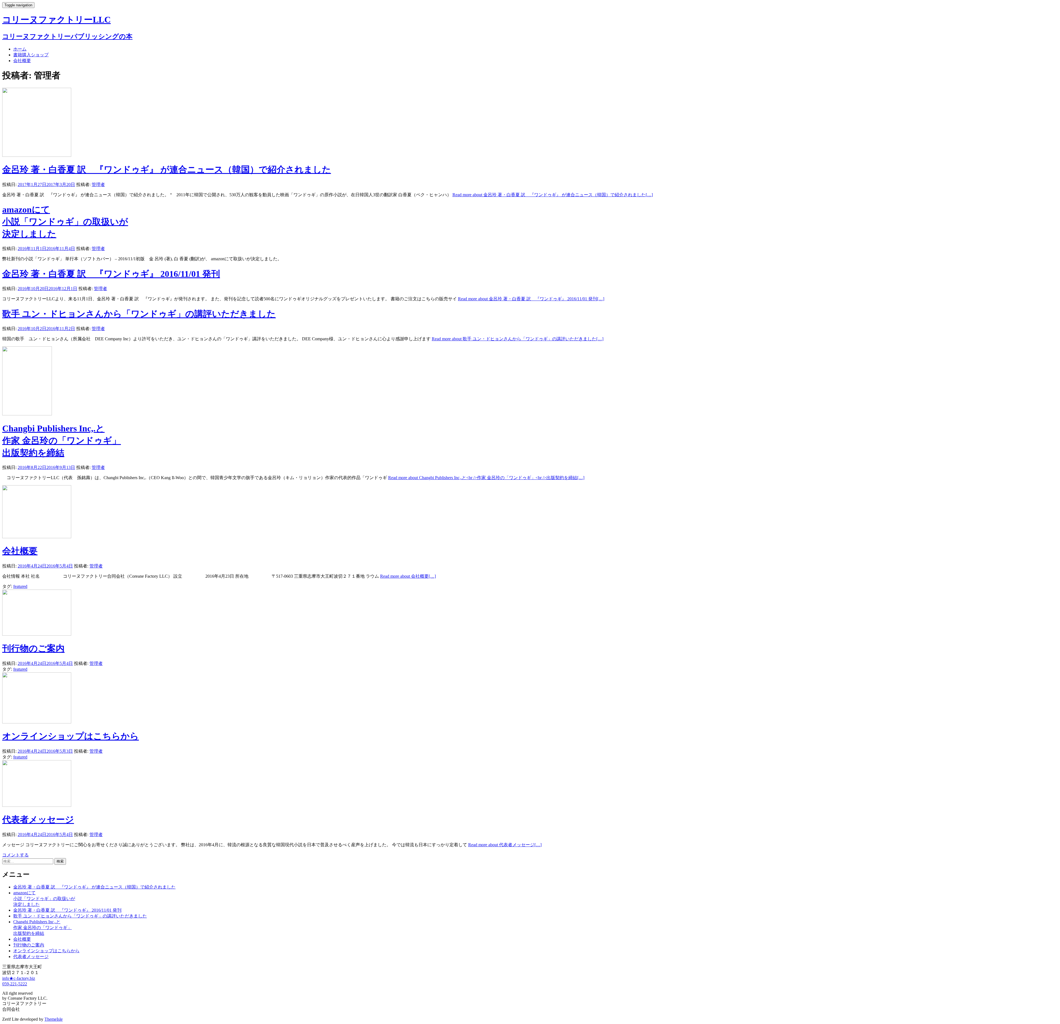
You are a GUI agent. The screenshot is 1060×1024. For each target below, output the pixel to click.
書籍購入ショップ (31, 54)
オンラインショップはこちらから (70, 736)
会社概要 (22, 60)
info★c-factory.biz (18, 978)
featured (20, 586)
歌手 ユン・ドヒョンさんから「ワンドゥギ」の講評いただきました (139, 314)
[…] (552, 194)
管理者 (98, 184)
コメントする (15, 855)
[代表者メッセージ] (36, 805)
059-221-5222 (14, 983)
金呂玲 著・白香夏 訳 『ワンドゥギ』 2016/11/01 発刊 (111, 274)
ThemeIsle (53, 1019)
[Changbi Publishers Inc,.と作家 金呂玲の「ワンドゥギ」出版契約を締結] (27, 414)
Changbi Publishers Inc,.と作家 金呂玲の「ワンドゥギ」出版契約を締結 (61, 440)
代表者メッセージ (38, 819)
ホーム (19, 49)
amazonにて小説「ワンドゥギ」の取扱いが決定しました (65, 222)
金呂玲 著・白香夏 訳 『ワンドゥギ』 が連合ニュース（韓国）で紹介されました (166, 169)
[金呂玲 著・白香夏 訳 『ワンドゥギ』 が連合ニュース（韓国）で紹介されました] (36, 155)
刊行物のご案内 (33, 648)
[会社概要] (36, 536)
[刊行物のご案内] (36, 634)
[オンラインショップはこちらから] (36, 722)
